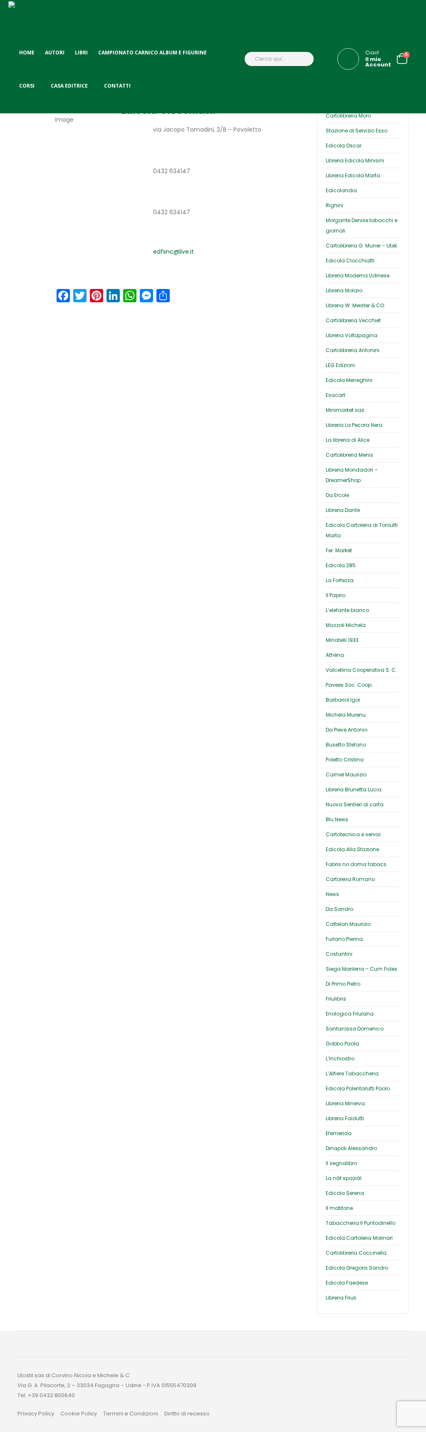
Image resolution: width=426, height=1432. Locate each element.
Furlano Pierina (344, 938)
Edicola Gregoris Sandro (357, 1267)
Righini (334, 205)
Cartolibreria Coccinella (356, 1252)
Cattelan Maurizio (348, 924)
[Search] (302, 59)
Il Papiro (335, 595)
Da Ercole (337, 495)
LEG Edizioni (340, 365)
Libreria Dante (343, 510)
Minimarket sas (345, 410)
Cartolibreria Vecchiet (353, 320)
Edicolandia (341, 190)
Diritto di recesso (187, 1413)
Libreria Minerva (345, 1103)
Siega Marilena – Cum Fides (361, 968)
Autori (54, 52)
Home (27, 52)
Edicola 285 (341, 565)
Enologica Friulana (350, 1013)
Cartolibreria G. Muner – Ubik (361, 245)
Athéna (335, 654)
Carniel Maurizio (346, 774)
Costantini (339, 953)
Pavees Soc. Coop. (349, 684)
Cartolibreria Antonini (352, 350)
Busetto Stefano (346, 744)
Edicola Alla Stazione (352, 849)
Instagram (397, 1394)
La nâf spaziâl (344, 1178)
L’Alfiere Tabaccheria (352, 1073)
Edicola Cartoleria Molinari (359, 1237)
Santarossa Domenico (355, 1028)
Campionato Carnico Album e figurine (152, 52)
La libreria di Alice (347, 439)
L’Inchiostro (340, 1058)
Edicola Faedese (347, 1282)
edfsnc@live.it (173, 251)
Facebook (349, 1394)
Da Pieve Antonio (346, 729)
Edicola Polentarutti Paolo (358, 1088)
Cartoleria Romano (350, 879)
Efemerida (339, 1133)
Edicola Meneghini (349, 380)
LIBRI (81, 52)
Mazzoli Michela (346, 625)
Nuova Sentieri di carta (355, 804)
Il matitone (339, 1208)
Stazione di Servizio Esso (356, 130)
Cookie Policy (78, 1413)
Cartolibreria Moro (348, 115)
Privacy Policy (35, 1413)
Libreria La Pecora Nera (354, 424)
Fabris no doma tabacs (356, 864)
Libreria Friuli (341, 1297)
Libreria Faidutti (345, 1118)
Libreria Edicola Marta (353, 175)
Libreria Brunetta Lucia (353, 789)
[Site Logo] (25, 21)
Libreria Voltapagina (351, 335)
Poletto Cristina (345, 759)
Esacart (335, 395)
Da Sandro (339, 909)
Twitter (373, 1394)
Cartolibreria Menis (349, 454)
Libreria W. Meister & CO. (355, 305)
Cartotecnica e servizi (353, 834)
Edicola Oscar (344, 145)
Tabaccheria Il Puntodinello (360, 1222)
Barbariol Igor (343, 699)
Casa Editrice (69, 85)
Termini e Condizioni (130, 1413)
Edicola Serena (345, 1193)
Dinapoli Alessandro (351, 1148)
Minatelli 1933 (342, 640)
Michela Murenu (346, 714)
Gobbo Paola (342, 1043)
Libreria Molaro (344, 290)
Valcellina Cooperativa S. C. (361, 669)
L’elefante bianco (347, 610)
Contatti (117, 85)
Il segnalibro (341, 1163)
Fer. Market (339, 550)
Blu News (337, 819)
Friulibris (336, 998)
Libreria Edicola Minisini (355, 160)
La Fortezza (340, 580)
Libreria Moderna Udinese (357, 275)
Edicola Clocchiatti (350, 260)
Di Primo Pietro (343, 983)
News (332, 894)
